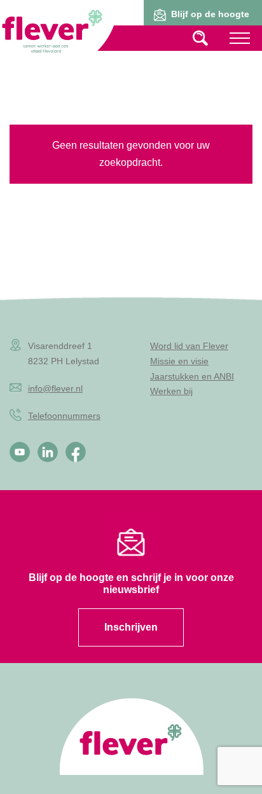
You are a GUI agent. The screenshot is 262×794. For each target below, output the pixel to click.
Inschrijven (131, 627)
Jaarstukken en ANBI (192, 376)
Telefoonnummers (64, 416)
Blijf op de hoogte (210, 14)
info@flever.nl (55, 388)
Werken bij (171, 391)
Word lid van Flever (189, 346)
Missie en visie (179, 361)
